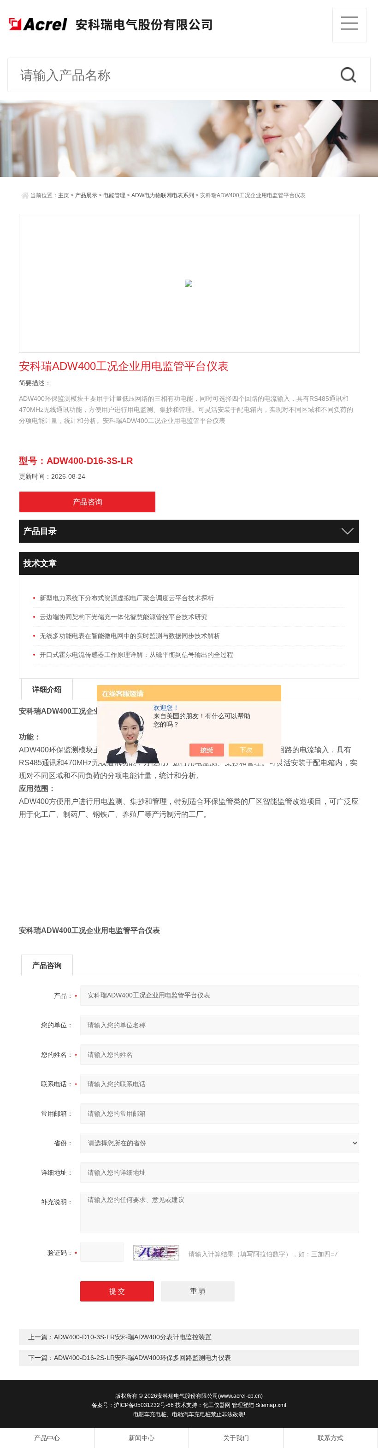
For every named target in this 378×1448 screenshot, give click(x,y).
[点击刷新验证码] (156, 1252)
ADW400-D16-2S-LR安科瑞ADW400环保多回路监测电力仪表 (142, 1357)
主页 (63, 195)
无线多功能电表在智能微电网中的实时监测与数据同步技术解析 (130, 635)
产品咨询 (87, 502)
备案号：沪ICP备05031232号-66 (133, 1405)
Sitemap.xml (270, 1405)
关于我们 (236, 1438)
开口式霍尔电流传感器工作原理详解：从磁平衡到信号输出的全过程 (136, 654)
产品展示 (86, 195)
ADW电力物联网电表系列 (162, 195)
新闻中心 (141, 1438)
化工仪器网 (216, 1405)
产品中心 (47, 1438)
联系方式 (330, 1438)
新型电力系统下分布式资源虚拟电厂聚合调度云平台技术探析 (127, 598)
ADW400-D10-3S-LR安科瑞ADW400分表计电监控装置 (133, 1337)
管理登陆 (243, 1405)
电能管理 (114, 195)
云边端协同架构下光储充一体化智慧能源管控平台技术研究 (123, 617)
